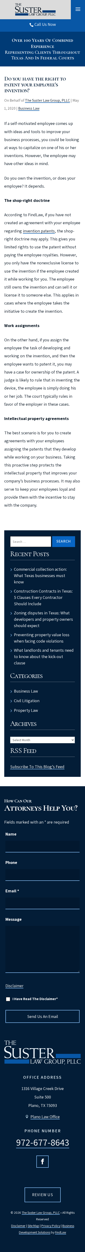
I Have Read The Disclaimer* (35, 999)
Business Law (28, 108)
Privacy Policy (50, 1226)
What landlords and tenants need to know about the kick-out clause (44, 656)
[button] (78, 9)
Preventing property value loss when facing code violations (41, 638)
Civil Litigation (26, 700)
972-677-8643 (42, 1142)
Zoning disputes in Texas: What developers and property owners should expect (43, 619)
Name (11, 834)
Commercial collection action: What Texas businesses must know (40, 575)
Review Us (42, 1194)
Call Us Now (45, 24)
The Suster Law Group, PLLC (47, 100)
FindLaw (60, 1232)
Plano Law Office (45, 1116)
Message (13, 919)
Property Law (26, 710)
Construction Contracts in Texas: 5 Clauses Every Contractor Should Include (43, 597)
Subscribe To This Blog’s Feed (37, 766)
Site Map (33, 1226)
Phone (11, 862)
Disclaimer (14, 985)
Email (12, 891)
